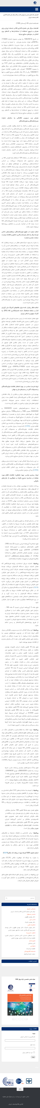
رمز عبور (32, 1045)
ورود (33, 1057)
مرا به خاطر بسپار (27, 1053)
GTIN (35, 470)
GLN (36, 588)
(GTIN (27, 426)
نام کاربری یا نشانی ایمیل (27, 1037)
